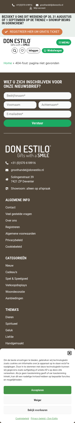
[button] (69, 353)
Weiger (37, 400)
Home (8, 63)
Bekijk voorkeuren (37, 410)
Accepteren (37, 390)
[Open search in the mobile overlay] (15, 50)
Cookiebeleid (22, 418)
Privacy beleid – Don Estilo (44, 418)
